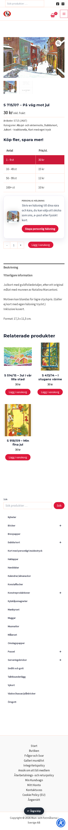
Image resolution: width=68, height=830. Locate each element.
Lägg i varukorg (41, 245)
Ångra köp (34, 811)
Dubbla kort (34, 542)
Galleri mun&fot (34, 760)
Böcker (34, 525)
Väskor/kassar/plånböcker (22, 693)
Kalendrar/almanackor (19, 575)
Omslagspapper (16, 643)
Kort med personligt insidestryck (25, 550)
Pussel (34, 651)
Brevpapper (14, 533)
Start (34, 746)
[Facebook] (57, 3)
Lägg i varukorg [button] (18, 392)
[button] (58, 43)
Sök (5, 499)
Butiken (34, 751)
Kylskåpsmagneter (18, 601)
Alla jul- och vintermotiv (30, 125)
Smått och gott (16, 668)
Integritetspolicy (34, 765)
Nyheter (12, 517)
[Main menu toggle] (64, 14)
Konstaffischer (15, 584)
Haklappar (13, 559)
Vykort (11, 685)
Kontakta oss (34, 790)
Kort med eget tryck (39, 129)
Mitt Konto (34, 785)
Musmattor (13, 626)
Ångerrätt (34, 800)
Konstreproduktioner (34, 592)
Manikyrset (13, 609)
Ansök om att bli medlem (34, 770)
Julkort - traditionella (15, 129)
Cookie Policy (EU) (34, 795)
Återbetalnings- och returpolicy (34, 775)
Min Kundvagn (34, 780)
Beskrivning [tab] (10, 267)
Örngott (12, 701)
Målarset (12, 634)
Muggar (12, 617)
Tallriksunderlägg (17, 676)
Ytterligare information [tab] (17, 275)
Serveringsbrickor (34, 660)
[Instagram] (63, 3)
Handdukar (13, 567)
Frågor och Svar (34, 756)
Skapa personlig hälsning (40, 228)
